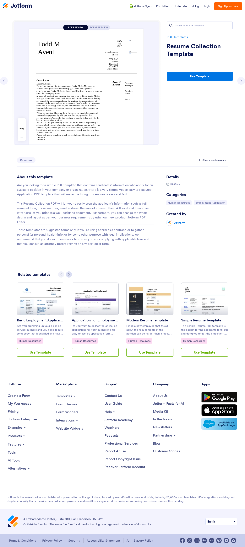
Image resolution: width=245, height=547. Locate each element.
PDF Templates (177, 37)
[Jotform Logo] (17, 6)
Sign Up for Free (228, 6)
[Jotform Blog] (211, 540)
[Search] (171, 25)
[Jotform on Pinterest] (219, 540)
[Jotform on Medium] (204, 540)
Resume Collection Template (194, 50)
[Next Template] (241, 81)
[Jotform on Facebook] (182, 540)
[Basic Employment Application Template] (40, 299)
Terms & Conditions (22, 540)
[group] (40, 322)
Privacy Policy (52, 540)
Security (74, 540)
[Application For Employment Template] (95, 299)
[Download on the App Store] (219, 410)
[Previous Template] (4, 81)
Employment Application (210, 202)
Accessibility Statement (103, 540)
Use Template (199, 76)
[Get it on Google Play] (219, 397)
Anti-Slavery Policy (140, 540)
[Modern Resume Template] (150, 299)
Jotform (179, 223)
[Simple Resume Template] (204, 299)
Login (207, 6)
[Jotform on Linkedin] (197, 540)
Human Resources (179, 202)
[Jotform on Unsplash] (233, 540)
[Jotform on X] (189, 540)
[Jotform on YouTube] (226, 540)
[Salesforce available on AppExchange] (219, 424)
